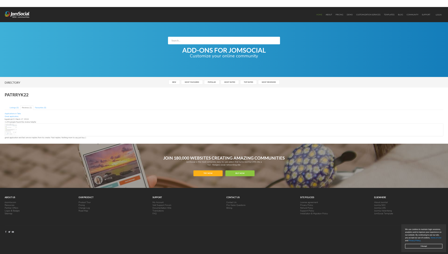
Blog (400, 14)
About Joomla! (381, 202)
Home (319, 14)
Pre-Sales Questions (235, 205)
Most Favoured (192, 82)
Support (426, 14)
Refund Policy (306, 208)
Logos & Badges (12, 210)
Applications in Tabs (13, 113)
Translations (158, 210)
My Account (158, 202)
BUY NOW (240, 173)
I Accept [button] (424, 246)
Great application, (12, 116)
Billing (229, 208)
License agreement (309, 202)
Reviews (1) (27, 107)
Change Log (84, 208)
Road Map (83, 210)
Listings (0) (14, 107)
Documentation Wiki (161, 208)
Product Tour (85, 202)
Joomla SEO (379, 205)
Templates (389, 14)
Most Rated (229, 82)
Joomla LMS (380, 208)
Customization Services (368, 14)
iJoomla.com (10, 202)
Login (439, 15)
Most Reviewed (269, 82)
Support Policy (307, 210)
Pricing (339, 14)
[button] (421, 240)
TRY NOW (208, 173)
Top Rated (248, 82)
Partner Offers (11, 208)
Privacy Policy (414, 241)
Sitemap (8, 213)
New (174, 82)
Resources (9, 205)
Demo (350, 14)
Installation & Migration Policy (314, 213)
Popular (212, 82)
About (329, 14)
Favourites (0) (40, 107)
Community (412, 14)
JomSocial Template (383, 213)
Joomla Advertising (383, 210)
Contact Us (231, 202)
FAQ (154, 213)
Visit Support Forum (161, 205)
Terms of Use (435, 238)
